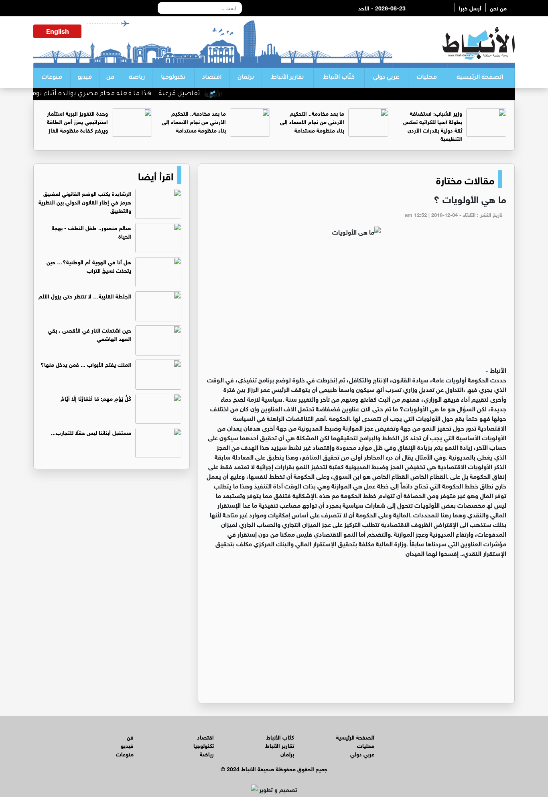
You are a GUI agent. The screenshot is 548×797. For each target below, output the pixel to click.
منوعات (51, 78)
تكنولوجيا (173, 78)
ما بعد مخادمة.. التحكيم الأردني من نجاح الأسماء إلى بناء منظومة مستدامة (312, 121)
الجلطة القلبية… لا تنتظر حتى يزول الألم (85, 295)
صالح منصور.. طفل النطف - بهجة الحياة (91, 231)
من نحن (498, 7)
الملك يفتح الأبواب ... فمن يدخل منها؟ (86, 364)
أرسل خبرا (470, 7)
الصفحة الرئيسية (480, 78)
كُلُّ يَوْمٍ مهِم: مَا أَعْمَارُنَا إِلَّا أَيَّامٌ (96, 398)
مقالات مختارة (465, 179)
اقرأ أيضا (155, 175)
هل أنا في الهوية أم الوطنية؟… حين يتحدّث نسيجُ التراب (89, 265)
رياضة (137, 78)
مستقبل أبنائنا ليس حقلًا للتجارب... (91, 432)
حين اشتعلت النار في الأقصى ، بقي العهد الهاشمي (89, 334)
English (57, 31)
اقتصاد (211, 78)
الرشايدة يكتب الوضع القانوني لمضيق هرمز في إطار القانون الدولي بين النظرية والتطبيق (85, 201)
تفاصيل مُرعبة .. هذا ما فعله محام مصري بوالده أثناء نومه (128, 94)
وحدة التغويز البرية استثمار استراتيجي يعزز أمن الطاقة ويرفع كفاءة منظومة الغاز (77, 121)
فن (110, 78)
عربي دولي (386, 78)
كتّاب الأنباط (339, 78)
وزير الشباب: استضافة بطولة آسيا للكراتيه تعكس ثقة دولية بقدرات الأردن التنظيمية (432, 125)
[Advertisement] (356, 304)
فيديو (85, 78)
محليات (426, 78)
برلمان (245, 78)
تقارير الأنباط (287, 78)
